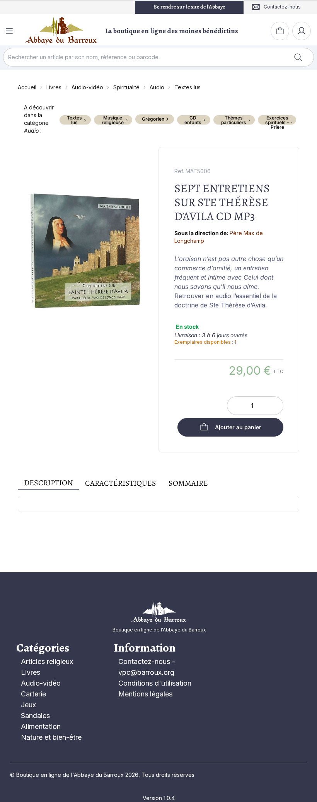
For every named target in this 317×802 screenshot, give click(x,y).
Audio (157, 87)
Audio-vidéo (87, 87)
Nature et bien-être (51, 737)
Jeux (28, 705)
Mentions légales (145, 694)
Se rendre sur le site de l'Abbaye (189, 6)
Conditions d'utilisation (154, 683)
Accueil (27, 87)
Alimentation (41, 726)
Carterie (33, 694)
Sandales (35, 716)
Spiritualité (126, 87)
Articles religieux (47, 661)
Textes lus (187, 87)
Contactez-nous (144, 661)
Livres (53, 87)
